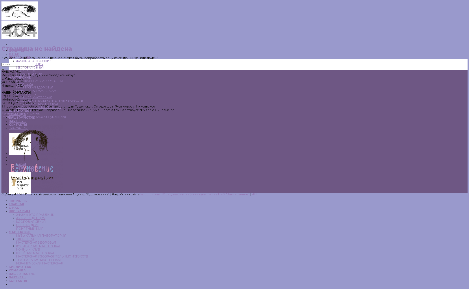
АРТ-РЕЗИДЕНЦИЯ (30, 218)
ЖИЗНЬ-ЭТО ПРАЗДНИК (33, 61)
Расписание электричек (20, 113)
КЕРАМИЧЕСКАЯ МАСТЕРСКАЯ (39, 263)
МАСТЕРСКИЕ (20, 232)
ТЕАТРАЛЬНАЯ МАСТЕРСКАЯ (37, 104)
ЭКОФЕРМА (25, 239)
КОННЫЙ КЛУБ (28, 249)
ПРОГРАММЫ (19, 211)
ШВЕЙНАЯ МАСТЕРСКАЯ (34, 97)
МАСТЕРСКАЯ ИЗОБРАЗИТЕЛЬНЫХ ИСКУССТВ (49, 100)
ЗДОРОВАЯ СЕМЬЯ (30, 67)
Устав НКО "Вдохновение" (228, 194)
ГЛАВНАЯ (16, 204)
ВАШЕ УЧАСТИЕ (22, 274)
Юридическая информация (184, 194)
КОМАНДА (17, 270)
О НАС (14, 54)
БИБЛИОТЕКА (20, 267)
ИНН (255, 194)
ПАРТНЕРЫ (17, 277)
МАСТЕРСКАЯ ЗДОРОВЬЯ (34, 87)
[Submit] (2, 69)
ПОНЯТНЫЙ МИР (29, 228)
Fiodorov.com (150, 194)
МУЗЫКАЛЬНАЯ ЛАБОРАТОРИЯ (39, 81)
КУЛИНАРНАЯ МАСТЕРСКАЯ (36, 90)
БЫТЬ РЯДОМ (26, 71)
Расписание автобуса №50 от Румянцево (33, 117)
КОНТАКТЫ (18, 281)
